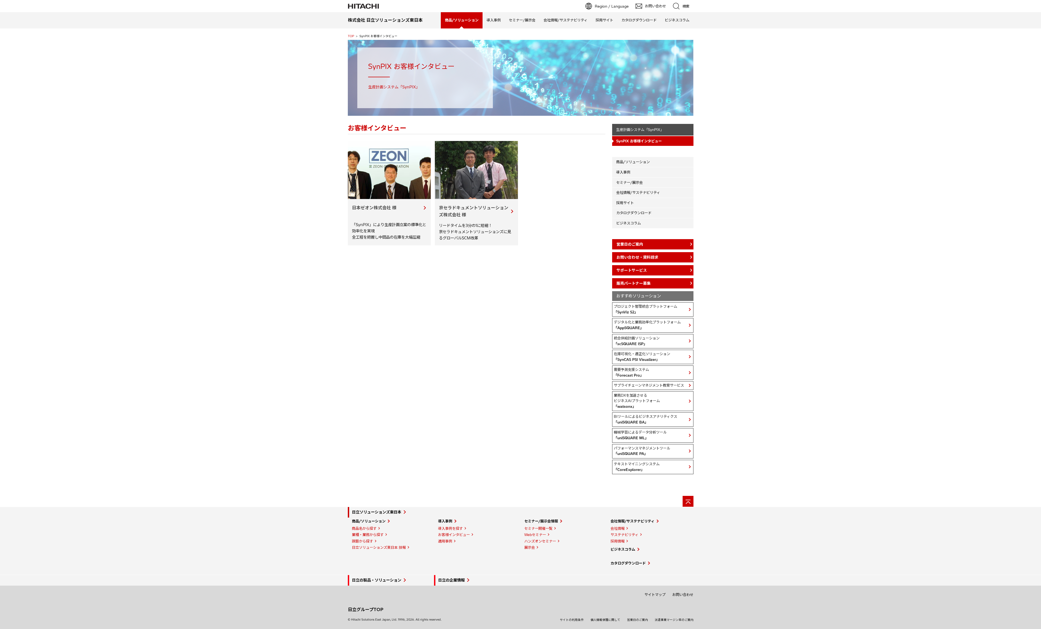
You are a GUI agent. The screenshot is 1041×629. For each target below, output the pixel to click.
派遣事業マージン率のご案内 (674, 620)
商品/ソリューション (633, 162)
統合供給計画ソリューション (637, 341)
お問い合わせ (682, 594)
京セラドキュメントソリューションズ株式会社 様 (473, 211)
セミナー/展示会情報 (541, 521)
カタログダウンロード (639, 20)
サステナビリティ (624, 534)
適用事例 (445, 541)
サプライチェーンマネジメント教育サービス (649, 385)
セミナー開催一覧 (538, 528)
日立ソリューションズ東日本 (376, 512)
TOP (351, 36)
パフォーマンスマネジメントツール (642, 451)
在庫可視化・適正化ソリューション (642, 357)
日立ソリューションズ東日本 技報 (379, 547)
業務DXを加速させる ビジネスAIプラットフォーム (637, 401)
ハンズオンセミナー (540, 541)
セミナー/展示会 (522, 20)
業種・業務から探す (368, 534)
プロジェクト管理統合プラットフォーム (645, 309)
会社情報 (618, 528)
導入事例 (494, 20)
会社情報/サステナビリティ (565, 20)
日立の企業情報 (451, 580)
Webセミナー (535, 534)
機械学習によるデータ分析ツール (640, 435)
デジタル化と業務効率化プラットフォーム (647, 325)
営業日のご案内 (637, 620)
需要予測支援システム (631, 372)
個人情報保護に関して (605, 620)
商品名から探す (364, 528)
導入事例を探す (450, 528)
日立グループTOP (365, 609)
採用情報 (618, 541)
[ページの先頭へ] (688, 501)
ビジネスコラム (677, 20)
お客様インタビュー (454, 534)
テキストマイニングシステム (637, 467)
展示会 (529, 547)
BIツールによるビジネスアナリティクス (645, 419)
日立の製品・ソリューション (376, 580)
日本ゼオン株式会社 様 (374, 207)
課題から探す (362, 541)
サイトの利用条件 (572, 620)
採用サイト (604, 20)
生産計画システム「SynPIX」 (640, 129)
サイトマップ (655, 594)
